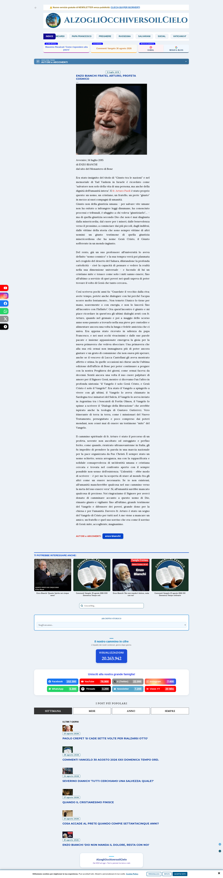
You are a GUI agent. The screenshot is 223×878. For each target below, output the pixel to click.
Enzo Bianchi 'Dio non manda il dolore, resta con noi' (105, 844)
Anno (131, 711)
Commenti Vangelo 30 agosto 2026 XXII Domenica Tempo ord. (66, 48)
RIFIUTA (167, 874)
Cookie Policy (132, 874)
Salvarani (119, 36)
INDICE (49, 36)
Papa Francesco (56, 36)
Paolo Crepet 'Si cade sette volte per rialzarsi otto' (105, 738)
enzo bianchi (113, 536)
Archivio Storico (111, 618)
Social (136, 36)
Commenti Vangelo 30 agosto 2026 (114, 48)
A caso (187, 36)
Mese (92, 711)
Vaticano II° (154, 36)
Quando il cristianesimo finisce (88, 802)
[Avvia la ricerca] (82, 606)
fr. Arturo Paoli (121, 190)
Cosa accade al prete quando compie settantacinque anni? (110, 823)
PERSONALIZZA (154, 874)
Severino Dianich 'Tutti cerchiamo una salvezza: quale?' (108, 781)
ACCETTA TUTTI (180, 874)
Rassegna (99, 36)
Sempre (170, 711)
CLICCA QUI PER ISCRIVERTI (107, 7)
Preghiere (79, 36)
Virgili (172, 36)
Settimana (53, 711)
